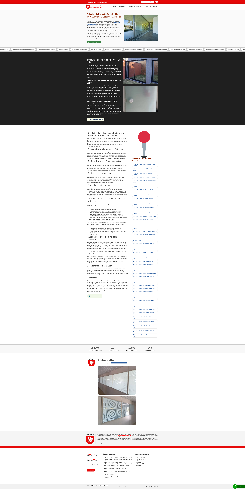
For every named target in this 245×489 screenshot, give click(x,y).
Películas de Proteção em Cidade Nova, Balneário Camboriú (143, 185)
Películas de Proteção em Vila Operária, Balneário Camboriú (143, 322)
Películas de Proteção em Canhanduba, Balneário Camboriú (143, 203)
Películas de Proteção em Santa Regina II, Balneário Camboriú (144, 194)
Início (114, 6)
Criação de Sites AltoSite (122, 486)
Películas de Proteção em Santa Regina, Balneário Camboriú (143, 301)
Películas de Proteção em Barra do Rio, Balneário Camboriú (143, 212)
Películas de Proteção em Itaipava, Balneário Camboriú (144, 216)
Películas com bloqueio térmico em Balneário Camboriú (118, 463)
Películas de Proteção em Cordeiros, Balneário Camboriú (143, 199)
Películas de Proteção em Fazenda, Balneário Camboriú (144, 273)
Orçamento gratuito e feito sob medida (218, 49)
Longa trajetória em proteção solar (145, 49)
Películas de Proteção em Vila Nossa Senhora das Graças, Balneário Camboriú (143, 244)
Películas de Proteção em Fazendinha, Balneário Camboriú (143, 265)
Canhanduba (117, 22)
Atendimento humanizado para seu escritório (182, 49)
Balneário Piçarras (141, 459)
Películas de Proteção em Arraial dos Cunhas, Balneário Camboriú (145, 281)
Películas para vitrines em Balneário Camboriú (116, 470)
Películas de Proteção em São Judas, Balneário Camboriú (143, 305)
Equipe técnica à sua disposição (162, 49)
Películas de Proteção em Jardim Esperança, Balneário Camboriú (144, 181)
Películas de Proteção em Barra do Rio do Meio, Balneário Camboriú (143, 239)
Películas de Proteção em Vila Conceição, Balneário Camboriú (144, 164)
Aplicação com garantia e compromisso (81, 49)
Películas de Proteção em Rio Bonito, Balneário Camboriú (143, 296)
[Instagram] (156, 2)
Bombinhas (140, 460)
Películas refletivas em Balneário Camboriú (115, 468)
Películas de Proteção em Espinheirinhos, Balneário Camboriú (144, 269)
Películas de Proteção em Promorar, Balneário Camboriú (145, 288)
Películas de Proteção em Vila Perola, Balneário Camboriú (143, 227)
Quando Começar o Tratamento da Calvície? (116, 462)
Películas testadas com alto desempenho (101, 49)
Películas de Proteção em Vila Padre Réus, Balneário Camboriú (144, 235)
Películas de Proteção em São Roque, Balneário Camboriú (143, 317)
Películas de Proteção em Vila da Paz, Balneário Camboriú (143, 173)
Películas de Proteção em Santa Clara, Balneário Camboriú (143, 248)
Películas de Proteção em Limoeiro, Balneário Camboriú (144, 224)
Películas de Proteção (134, 6)
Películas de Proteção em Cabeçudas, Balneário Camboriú (143, 257)
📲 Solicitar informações (95, 296)
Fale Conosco (153, 6)
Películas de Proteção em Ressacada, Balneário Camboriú (143, 292)
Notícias (146, 6)
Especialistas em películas (201, 49)
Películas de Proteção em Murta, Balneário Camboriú (144, 177)
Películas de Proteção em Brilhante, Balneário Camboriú (145, 231)
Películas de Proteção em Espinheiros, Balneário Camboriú (143, 190)
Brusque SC (140, 462)
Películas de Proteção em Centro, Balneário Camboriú (144, 285)
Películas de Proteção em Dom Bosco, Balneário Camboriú (143, 331)
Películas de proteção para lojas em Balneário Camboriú (118, 457)
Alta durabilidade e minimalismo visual (47, 49)
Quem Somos (121, 6)
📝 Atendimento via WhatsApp (95, 119)
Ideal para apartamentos (64, 49)
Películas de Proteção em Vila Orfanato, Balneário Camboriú (143, 208)
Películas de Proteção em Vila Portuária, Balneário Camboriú (143, 169)
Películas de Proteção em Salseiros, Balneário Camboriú (145, 309)
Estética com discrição (30, 49)
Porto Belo (139, 465)
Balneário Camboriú (91, 24)
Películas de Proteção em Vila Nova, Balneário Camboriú (143, 335)
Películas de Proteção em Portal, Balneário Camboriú (144, 261)
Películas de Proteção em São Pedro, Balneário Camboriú (143, 326)
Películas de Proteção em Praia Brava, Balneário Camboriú (143, 253)
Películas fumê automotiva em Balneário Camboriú (117, 471)
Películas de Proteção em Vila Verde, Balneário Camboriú (143, 220)
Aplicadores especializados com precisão (14, 49)
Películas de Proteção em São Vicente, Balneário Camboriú (143, 313)
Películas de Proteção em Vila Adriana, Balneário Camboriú (143, 277)
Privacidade (91, 470)
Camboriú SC (140, 463)
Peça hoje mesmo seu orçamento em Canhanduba (124, 49)
